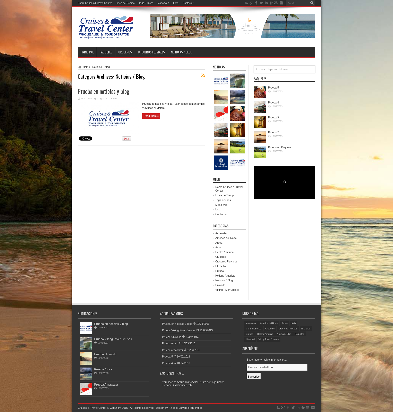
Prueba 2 (273, 132)
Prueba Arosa (103, 369)
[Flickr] (271, 3)
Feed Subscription (203, 75)
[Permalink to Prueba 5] (260, 97)
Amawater (221, 233)
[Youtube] (276, 3)
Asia (218, 247)
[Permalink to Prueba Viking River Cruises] (86, 348)
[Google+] (252, 3)
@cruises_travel (172, 373)
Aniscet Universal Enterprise (185, 407)
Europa (219, 270)
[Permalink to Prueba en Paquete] (260, 157)
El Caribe (220, 266)
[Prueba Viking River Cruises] (237, 81)
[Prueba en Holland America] (221, 162)
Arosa (218, 242)
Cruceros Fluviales (151, 52)
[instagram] (281, 3)
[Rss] (247, 3)
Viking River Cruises (227, 289)
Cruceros (125, 52)
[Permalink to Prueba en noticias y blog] (108, 133)
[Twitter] (261, 3)
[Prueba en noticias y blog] (221, 81)
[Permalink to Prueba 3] (260, 127)
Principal (87, 52)
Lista (175, 3)
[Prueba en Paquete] (237, 146)
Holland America (225, 275)
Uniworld (220, 285)
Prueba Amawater (106, 384)
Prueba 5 (273, 87)
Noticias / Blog (181, 52)
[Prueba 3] (237, 130)
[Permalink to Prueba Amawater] (86, 394)
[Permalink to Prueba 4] (260, 112)
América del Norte (226, 237)
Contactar (188, 3)
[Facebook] (256, 3)
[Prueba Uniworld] (221, 97)
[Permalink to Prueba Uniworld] (86, 363)
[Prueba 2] (221, 146)
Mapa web (163, 3)
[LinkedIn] (266, 3)
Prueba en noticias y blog (103, 91)
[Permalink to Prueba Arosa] (86, 378)
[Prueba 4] (221, 130)
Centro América (224, 252)
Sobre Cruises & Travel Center (95, 3)
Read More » (151, 115)
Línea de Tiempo (125, 3)
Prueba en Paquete (279, 147)
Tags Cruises (146, 3)
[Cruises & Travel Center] (106, 37)
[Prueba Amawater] (221, 113)
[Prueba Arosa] (237, 97)
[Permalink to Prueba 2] (260, 142)
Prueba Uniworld (105, 354)
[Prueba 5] (237, 113)
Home (86, 66)
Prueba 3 (273, 117)
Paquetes (106, 52)
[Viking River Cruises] (237, 162)
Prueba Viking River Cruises (113, 339)
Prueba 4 (273, 102)
